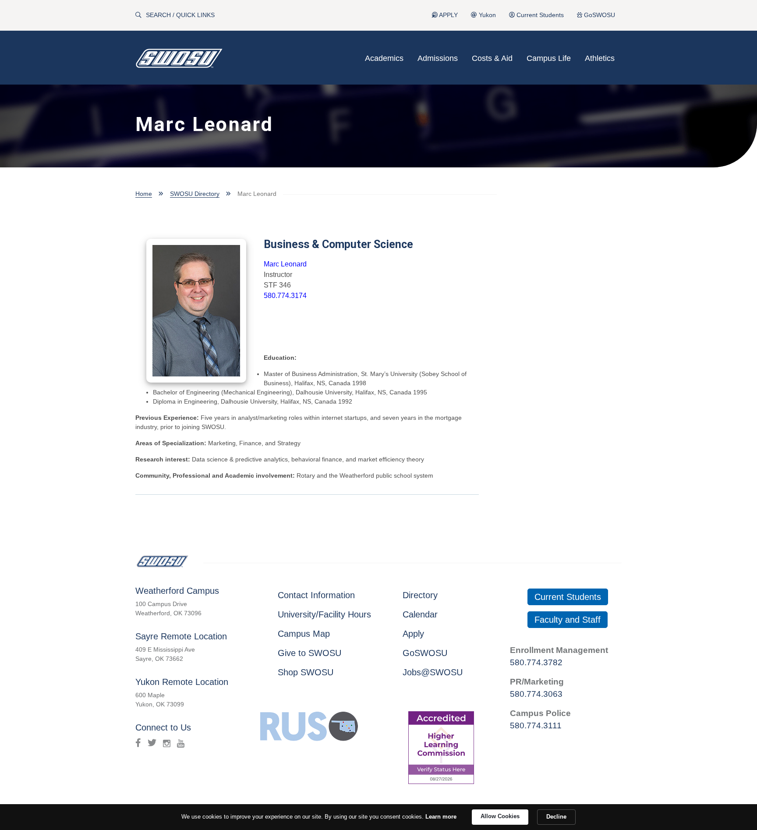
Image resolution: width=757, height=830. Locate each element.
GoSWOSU (598, 15)
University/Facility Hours (324, 614)
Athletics (600, 58)
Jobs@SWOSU (433, 672)
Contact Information (316, 595)
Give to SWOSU (309, 653)
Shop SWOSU (305, 672)
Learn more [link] (440, 816)
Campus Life (549, 58)
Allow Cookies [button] (500, 816)
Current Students (539, 15)
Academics (384, 58)
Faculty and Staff (567, 619)
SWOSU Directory (194, 193)
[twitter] (152, 743)
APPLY (448, 15)
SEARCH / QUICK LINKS (180, 15)
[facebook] (138, 743)
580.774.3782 (536, 662)
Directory (420, 595)
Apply (413, 633)
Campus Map (304, 633)
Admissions (437, 58)
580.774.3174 (285, 295)
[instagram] (166, 743)
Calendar (420, 614)
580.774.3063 (536, 694)
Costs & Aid (492, 58)
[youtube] (180, 743)
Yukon (486, 15)
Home (143, 193)
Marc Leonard (285, 264)
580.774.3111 (536, 725)
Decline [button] (556, 816)
